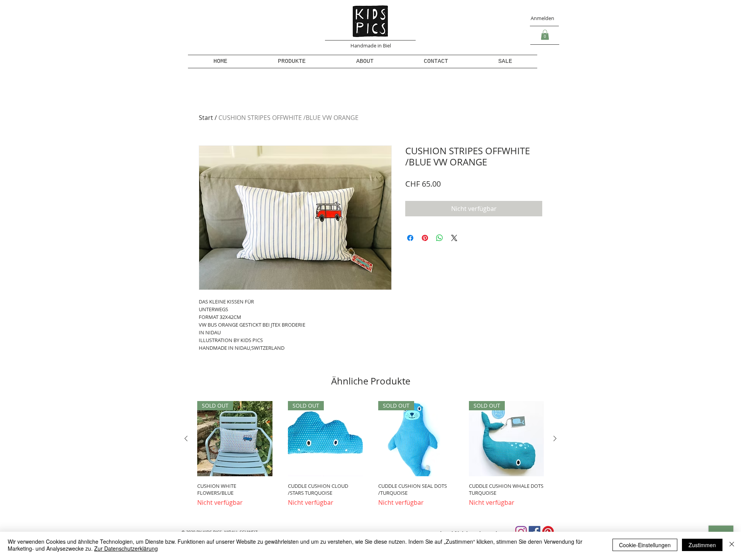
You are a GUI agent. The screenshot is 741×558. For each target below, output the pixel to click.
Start (206, 117)
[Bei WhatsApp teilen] (439, 238)
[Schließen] (731, 545)
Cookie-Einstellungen (645, 545)
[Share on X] (454, 238)
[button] (545, 35)
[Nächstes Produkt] (555, 438)
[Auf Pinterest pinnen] (425, 238)
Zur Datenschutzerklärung (126, 548)
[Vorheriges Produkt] (186, 438)
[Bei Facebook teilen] (410, 238)
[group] (370, 457)
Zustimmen (702, 545)
